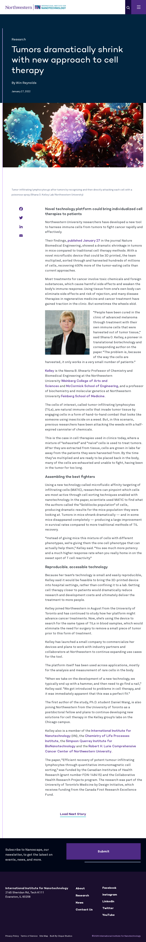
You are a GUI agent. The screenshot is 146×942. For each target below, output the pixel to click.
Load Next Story (73, 814)
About (80, 888)
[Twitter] (21, 218)
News (79, 902)
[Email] (21, 236)
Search (128, 7)
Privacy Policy (12, 936)
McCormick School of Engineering (92, 386)
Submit (103, 851)
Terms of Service (29, 936)
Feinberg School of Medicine (83, 396)
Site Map (43, 936)
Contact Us (84, 909)
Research (82, 895)
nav (138, 7)
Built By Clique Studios (61, 936)
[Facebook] (21, 209)
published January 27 (84, 240)
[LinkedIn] (21, 227)
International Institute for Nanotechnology (35, 7)
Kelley (49, 371)
